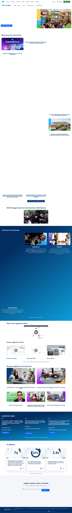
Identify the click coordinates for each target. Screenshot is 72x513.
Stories (21, 506)
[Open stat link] (23, 469)
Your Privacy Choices (52, 511)
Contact (40, 511)
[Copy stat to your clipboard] (21, 468)
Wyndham (59, 246)
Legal (15, 511)
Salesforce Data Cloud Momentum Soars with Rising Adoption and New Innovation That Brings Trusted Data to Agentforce (12, 196)
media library (47, 361)
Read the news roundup (6, 25)
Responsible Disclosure (32, 511)
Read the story (5, 432)
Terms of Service (19, 511)
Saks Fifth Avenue (12, 307)
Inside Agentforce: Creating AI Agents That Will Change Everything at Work (21, 388)
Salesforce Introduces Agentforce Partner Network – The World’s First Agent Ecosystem (36, 43)
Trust (36, 511)
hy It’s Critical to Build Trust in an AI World (56, 405)
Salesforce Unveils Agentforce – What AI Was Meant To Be (12, 54)
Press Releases (26, 506)
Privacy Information (25, 511)
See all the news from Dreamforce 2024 (36, 201)
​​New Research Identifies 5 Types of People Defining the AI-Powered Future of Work (36, 406)
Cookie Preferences (44, 511)
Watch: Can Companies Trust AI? (16, 405)
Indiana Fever (36, 246)
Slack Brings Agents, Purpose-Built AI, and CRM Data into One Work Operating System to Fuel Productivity (36, 196)
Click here (31, 317)
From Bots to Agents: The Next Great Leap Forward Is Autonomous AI (51, 388)
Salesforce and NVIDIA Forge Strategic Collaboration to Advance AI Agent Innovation (59, 135)
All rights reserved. (25, 508)
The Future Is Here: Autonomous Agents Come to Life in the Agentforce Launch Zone (59, 115)
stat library (40, 473)
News (18, 506)
